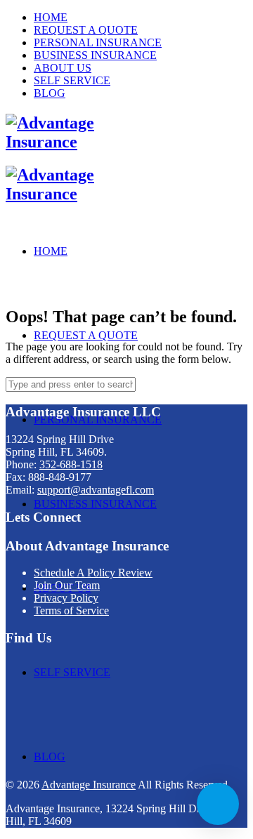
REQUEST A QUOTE (86, 30)
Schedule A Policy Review (93, 573)
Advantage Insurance (88, 785)
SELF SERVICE (72, 80)
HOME (50, 17)
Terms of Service (71, 610)
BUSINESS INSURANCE (95, 55)
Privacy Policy (66, 598)
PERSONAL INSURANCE (98, 42)
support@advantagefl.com (95, 490)
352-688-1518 (71, 464)
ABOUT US (62, 68)
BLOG (49, 93)
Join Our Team (67, 585)
